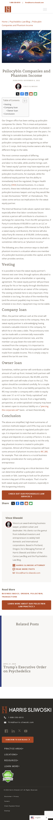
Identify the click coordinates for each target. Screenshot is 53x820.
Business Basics (10, 593)
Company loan (11, 107)
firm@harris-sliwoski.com (34, 2)
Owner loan (12, 110)
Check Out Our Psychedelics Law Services (26, 495)
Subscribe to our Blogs (17, 740)
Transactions (9, 597)
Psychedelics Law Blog (20, 21)
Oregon (25, 593)
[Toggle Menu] (45, 9)
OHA (14, 185)
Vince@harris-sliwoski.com (28, 573)
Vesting (7, 104)
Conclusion (9, 113)
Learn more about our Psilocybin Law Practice (26, 605)
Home (5, 21)
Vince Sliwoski (30, 86)
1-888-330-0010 (14, 2)
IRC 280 (44, 451)
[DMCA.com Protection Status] (8, 776)
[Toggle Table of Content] (23, 101)
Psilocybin (36, 593)
